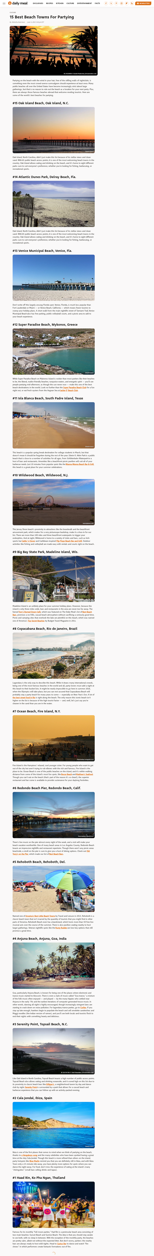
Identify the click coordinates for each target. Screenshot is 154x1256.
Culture (70, 3)
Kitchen (59, 3)
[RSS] (132, 3)
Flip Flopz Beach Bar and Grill (69, 541)
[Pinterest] (116, 3)
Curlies (83, 1007)
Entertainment (84, 3)
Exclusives (38, 3)
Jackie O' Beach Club (69, 390)
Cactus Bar (61, 1243)
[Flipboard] (127, 3)
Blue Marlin (34, 1161)
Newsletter (144, 3)
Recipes (49, 3)
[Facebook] (106, 3)
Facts (97, 3)
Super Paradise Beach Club (74, 387)
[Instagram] (121, 3)
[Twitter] (111, 3)
